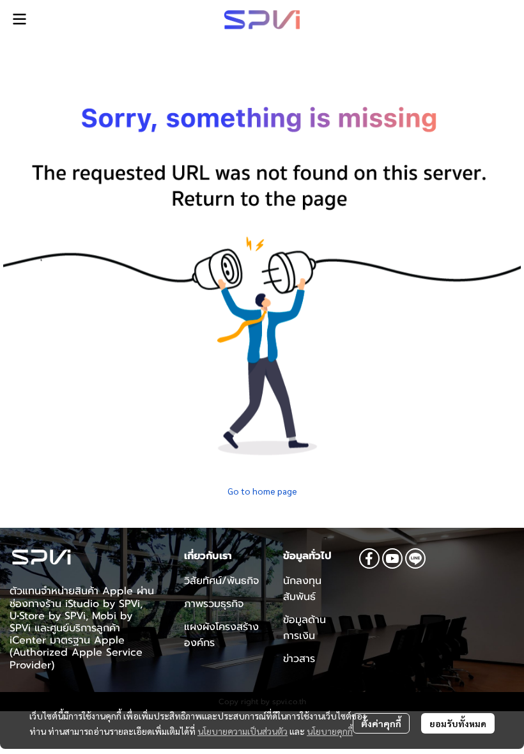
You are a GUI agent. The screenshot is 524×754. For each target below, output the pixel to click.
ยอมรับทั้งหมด (457, 723)
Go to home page (262, 490)
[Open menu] (19, 19)
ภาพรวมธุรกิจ (213, 604)
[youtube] (392, 558)
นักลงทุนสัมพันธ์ (302, 588)
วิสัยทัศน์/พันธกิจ (221, 581)
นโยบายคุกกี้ (330, 731)
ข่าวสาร (299, 658)
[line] (415, 558)
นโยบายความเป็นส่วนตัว (242, 731)
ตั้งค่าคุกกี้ (381, 723)
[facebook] (369, 558)
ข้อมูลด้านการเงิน (304, 627)
